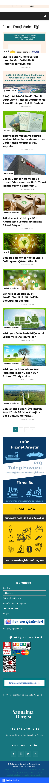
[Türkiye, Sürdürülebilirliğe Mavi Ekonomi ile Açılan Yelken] (24, 319)
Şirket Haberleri (10, 91)
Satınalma (8, 173)
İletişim (6, 613)
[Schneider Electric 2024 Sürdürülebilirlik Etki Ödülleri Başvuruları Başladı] (24, 279)
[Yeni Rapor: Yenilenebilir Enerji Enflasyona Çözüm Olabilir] (24, 243)
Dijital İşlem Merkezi (12, 598)
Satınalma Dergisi (11, 67)
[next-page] (32, 429)
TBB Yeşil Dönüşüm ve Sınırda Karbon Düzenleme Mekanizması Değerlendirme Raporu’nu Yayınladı (24, 141)
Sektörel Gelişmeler (12, 212)
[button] (4, 16)
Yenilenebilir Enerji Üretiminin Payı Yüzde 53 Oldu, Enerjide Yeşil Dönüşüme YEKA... (22, 412)
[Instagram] (21, 754)
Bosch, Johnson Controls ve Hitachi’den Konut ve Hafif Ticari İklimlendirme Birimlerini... (24, 182)
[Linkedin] (28, 754)
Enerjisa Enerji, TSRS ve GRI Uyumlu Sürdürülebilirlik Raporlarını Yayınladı (20, 60)
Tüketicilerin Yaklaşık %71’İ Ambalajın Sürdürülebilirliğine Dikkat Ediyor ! (22, 221)
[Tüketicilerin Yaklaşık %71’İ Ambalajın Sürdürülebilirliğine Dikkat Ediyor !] (24, 204)
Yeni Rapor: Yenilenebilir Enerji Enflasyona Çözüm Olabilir (23, 259)
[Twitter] (35, 754)
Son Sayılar (8, 588)
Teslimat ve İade (10, 608)
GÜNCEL (7, 130)
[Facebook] (13, 754)
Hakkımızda (8, 593)
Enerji (6, 51)
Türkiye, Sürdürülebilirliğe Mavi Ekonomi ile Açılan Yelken (23, 335)
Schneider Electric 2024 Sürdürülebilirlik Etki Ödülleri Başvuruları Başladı (21, 297)
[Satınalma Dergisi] (24, 6)
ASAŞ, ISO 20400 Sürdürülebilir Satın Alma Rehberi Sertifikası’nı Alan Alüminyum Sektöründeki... (24, 100)
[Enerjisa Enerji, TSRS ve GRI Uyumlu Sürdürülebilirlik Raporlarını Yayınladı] (24, 42)
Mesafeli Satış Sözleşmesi (15, 603)
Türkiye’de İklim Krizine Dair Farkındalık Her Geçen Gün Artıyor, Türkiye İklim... (21, 373)
